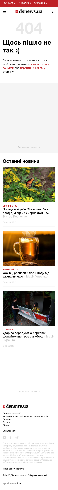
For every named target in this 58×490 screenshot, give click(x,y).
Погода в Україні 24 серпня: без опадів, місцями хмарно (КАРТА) (27, 213)
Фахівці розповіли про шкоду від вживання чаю (26, 275)
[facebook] (10, 437)
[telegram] (17, 437)
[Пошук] (53, 11)
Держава (8, 329)
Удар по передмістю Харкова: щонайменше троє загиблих (28, 337)
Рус (22, 469)
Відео (6, 425)
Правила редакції (11, 413)
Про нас (7, 419)
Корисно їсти (10, 269)
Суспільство (10, 206)
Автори (6, 422)
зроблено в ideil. (13, 483)
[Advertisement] (29, 116)
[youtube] (4, 437)
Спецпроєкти (9, 431)
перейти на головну (32, 68)
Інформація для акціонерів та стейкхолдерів (25, 416)
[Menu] (4, 11)
